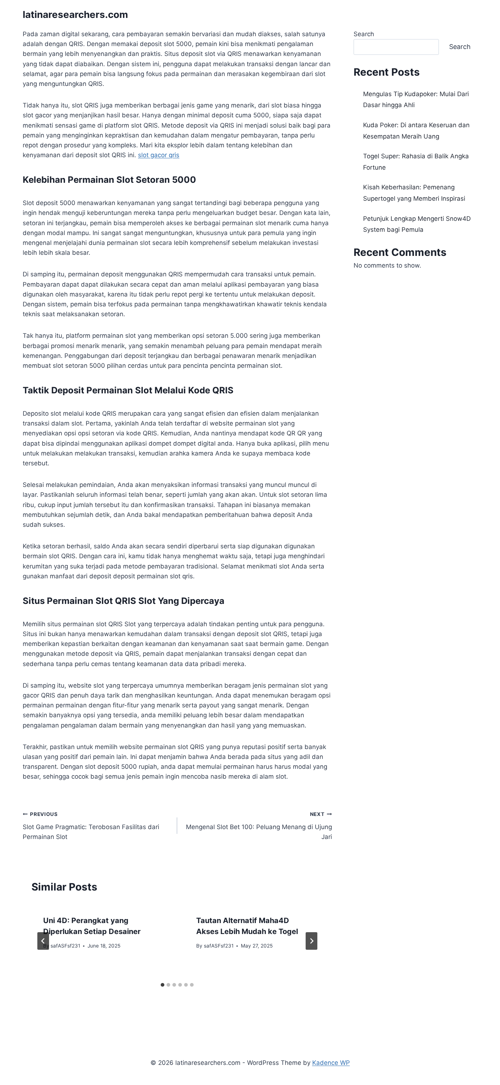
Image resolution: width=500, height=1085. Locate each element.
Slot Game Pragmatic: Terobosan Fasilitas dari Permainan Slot (91, 825)
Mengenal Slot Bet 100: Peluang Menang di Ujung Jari (259, 825)
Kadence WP (331, 1062)
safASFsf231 (65, 946)
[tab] (162, 985)
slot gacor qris (158, 155)
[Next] (311, 941)
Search (364, 34)
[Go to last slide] (43, 941)
